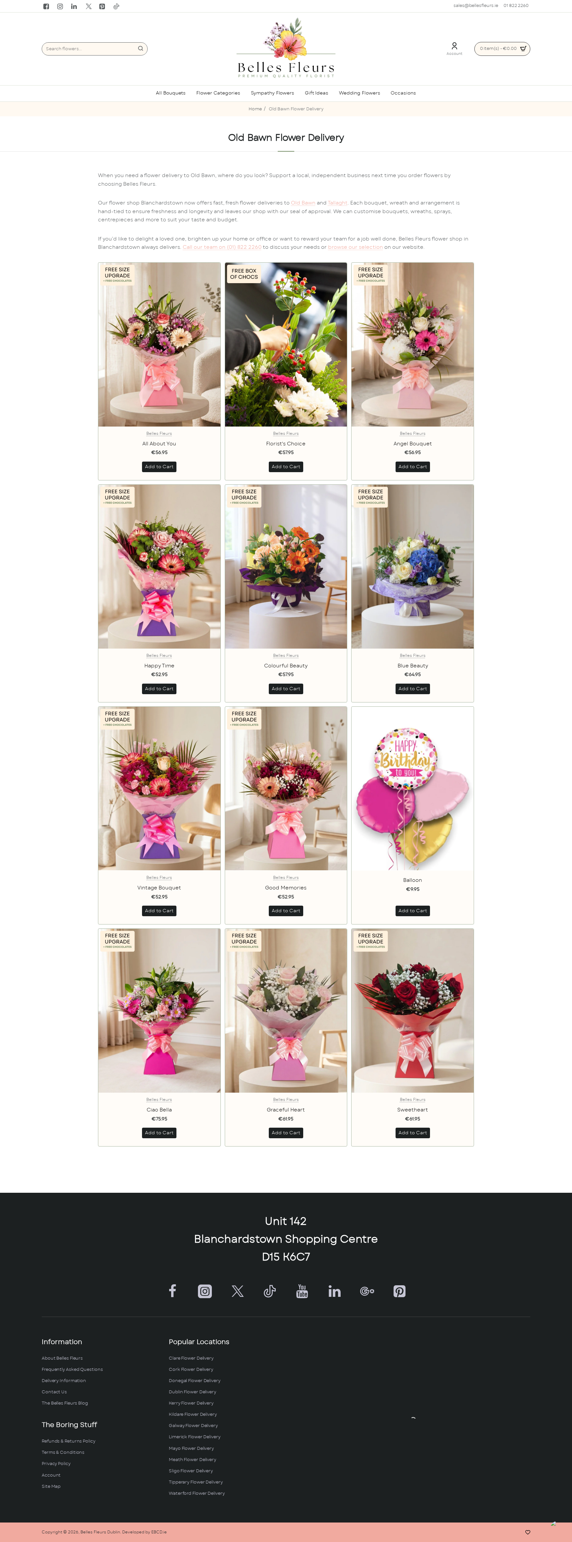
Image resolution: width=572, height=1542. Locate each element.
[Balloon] (413, 789)
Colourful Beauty (286, 665)
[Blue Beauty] (413, 567)
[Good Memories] (286, 789)
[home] (255, 109)
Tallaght (338, 203)
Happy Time (159, 665)
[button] (159, 467)
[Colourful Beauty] (286, 567)
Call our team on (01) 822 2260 (222, 247)
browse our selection (355, 247)
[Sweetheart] (413, 1011)
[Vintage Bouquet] (159, 789)
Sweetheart (412, 1110)
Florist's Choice (286, 443)
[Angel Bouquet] (413, 345)
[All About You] (159, 345)
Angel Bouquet (413, 443)
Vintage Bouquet (159, 887)
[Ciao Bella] (159, 1011)
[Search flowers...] (140, 49)
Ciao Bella (159, 1110)
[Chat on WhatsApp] (559, 1530)
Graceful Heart (286, 1110)
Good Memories (286, 887)
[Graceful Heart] (286, 1011)
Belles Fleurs (159, 433)
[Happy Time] (159, 567)
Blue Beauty (413, 665)
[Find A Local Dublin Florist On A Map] (413, 1420)
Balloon (412, 880)
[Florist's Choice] (286, 345)
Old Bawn (303, 203)
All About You (159, 443)
